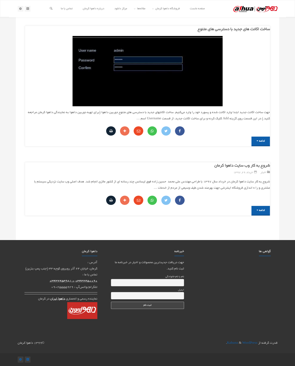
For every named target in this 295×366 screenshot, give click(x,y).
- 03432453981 (62, 281)
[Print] (111, 131)
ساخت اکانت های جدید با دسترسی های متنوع (234, 29)
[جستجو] (51, 8)
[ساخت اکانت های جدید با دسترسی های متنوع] (107, 71)
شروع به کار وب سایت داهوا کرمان (242, 166)
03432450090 (86, 281)
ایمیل (181, 290)
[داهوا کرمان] (255, 8)
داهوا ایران (57, 299)
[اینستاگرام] (28, 9)
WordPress (249, 343)
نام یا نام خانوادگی (174, 276)
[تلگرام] (20, 9)
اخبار (263, 172)
